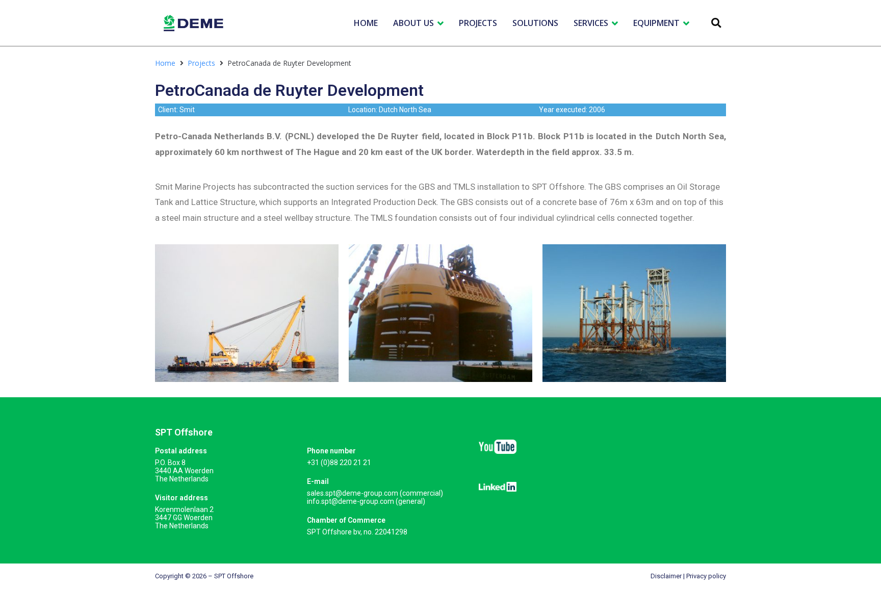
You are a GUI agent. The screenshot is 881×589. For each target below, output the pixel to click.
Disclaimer (666, 576)
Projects (201, 63)
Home (165, 63)
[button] (716, 23)
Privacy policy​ (706, 576)
